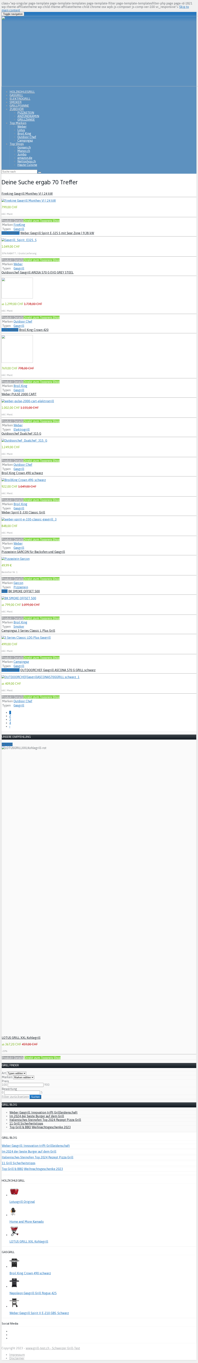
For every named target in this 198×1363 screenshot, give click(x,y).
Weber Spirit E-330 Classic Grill (23, 512)
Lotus (21, 130)
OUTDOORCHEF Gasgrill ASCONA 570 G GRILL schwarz (58, 670)
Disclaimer (16, 1358)
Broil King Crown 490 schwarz (22, 473)
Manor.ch (23, 151)
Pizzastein (21, 587)
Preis (5, 1081)
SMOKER (15, 102)
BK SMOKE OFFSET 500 (24, 591)
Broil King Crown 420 (34, 330)
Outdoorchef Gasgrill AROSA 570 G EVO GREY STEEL (37, 272)
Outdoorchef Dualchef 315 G (21, 433)
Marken (7, 1077)
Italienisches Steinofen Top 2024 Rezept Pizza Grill (45, 1120)
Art (4, 1073)
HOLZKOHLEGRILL (22, 92)
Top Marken (18, 123)
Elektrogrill (22, 429)
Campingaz (25, 140)
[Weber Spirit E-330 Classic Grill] (29, 519)
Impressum (17, 1354)
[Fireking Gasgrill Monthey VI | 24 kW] (29, 200)
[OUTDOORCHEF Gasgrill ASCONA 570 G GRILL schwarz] (40, 677)
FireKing (19, 224)
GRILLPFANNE (19, 105)
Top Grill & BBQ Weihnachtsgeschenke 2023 (40, 1127)
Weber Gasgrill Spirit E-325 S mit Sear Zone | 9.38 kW (57, 233)
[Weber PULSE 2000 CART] (28, 401)
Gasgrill (19, 229)
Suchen (35, 1096)
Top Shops (17, 144)
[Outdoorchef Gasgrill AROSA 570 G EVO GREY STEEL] (17, 297)
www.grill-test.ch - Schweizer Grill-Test (53, 1348)
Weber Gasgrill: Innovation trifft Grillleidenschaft (43, 1112)
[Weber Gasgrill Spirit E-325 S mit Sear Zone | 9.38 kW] (19, 240)
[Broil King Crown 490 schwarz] (24, 480)
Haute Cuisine (27, 165)
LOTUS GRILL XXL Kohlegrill (21, 1037)
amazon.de (24, 158)
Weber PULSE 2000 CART (19, 394)
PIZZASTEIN (25, 112)
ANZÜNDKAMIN (28, 116)
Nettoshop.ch (26, 161)
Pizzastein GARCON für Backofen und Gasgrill (33, 552)
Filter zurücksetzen (15, 1096)
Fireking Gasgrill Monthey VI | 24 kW (27, 193)
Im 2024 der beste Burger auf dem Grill (36, 1116)
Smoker (19, 626)
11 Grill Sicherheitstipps (26, 1123)
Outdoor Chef (26, 137)
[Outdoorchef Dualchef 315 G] (24, 440)
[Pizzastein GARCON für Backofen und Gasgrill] (16, 558)
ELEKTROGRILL (20, 98)
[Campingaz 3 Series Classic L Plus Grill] (26, 637)
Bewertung (9, 1089)
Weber (21, 126)
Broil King (24, 133)
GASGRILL (16, 95)
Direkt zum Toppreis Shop (41, 220)
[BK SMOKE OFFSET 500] (19, 598)
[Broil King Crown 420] (17, 361)
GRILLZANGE (26, 119)
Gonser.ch (24, 147)
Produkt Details (12, 220)
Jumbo (21, 154)
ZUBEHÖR (17, 109)
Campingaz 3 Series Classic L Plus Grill (28, 630)
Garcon (18, 583)
